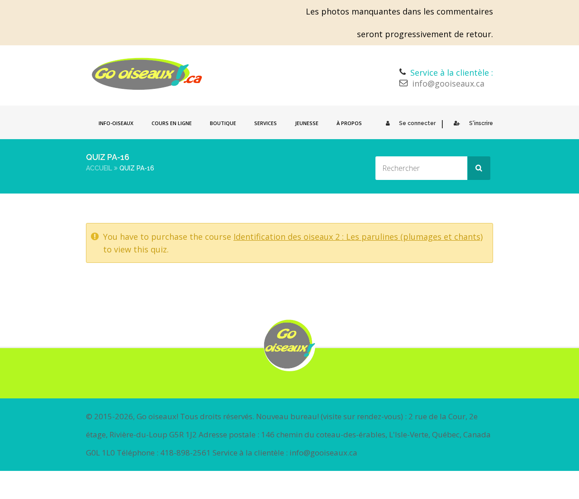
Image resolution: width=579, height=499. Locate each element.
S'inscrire (481, 123)
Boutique (223, 123)
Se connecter (417, 123)
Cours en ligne (172, 123)
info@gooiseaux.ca (448, 83)
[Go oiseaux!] (147, 73)
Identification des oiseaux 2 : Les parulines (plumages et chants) (358, 236)
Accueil (99, 168)
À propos (349, 123)
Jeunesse (306, 123)
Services (265, 123)
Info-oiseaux (116, 123)
